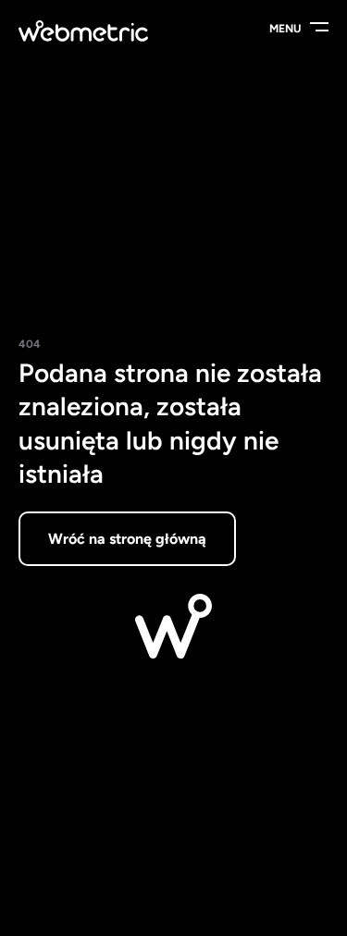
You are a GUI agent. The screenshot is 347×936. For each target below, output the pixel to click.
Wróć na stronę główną (127, 539)
